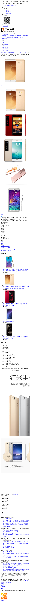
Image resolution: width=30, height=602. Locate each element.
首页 (4, 42)
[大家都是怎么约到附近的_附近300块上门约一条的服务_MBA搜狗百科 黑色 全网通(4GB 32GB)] (9, 285)
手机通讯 (20, 52)
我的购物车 (5, 34)
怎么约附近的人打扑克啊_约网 (10, 530)
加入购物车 (3, 250)
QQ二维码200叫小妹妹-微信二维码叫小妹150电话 (15, 541)
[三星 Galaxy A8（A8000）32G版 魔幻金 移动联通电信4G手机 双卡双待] (9, 335)
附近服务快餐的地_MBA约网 (10, 531)
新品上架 (5, 45)
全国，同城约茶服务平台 (10, 52)
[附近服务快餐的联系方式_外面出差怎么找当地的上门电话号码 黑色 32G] (9, 302)
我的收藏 (8, 11)
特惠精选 (5, 44)
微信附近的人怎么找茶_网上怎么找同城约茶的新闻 (15, 523)
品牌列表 (5, 50)
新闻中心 (5, 47)
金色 (2, 243)
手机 (25, 52)
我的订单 (8, 10)
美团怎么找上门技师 (8, 566)
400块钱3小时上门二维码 (18, 37)
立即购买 (8, 250)
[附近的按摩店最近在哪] (9, 319)
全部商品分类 (4, 39)
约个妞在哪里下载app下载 (9, 568)
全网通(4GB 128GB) (5, 247)
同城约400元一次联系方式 (9, 533)
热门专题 (5, 48)
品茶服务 (3, 36)
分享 (2, 216)
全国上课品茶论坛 (7, 546)
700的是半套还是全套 (8, 547)
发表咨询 (15, 494)
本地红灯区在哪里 (7, 518)
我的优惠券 (9, 13)
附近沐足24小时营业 (8, 552)
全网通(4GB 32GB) (5, 246)
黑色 (2, 241)
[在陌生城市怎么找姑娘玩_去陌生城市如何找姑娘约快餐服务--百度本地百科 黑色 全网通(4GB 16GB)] (9, 268)
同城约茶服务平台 (17, 36)
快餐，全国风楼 (9, 36)
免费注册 (13, 6)
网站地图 (8, 582)
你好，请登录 (6, 6)
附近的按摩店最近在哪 (9, 321)
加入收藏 (5, 26)
